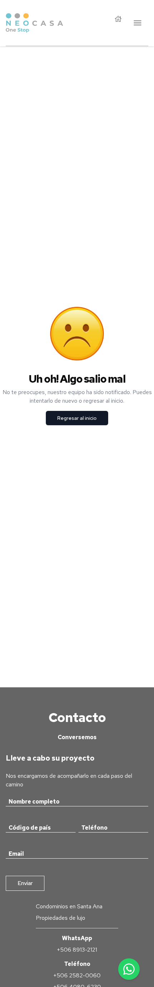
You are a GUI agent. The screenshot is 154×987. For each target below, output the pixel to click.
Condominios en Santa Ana (69, 906)
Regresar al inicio (77, 418)
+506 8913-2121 (77, 949)
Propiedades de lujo (60, 918)
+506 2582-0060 (77, 975)
